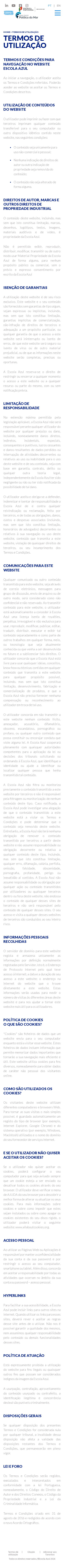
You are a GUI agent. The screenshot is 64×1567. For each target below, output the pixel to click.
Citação (31, 1552)
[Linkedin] (6, 5)
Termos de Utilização (25, 32)
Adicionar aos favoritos (49, 1553)
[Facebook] (20, 5)
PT (50, 5)
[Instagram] (27, 5)
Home (6, 32)
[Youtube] (13, 5)
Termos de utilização (13, 1553)
